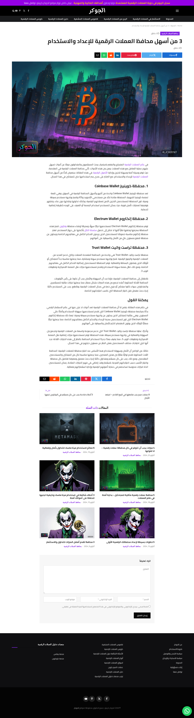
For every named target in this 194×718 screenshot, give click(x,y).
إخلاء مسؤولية (176, 667)
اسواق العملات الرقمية (113, 663)
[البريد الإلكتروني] (151, 209)
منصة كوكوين (58, 658)
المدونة (169, 19)
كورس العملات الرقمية (31, 19)
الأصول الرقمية (100, 172)
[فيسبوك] (151, 172)
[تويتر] (151, 180)
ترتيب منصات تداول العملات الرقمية (109, 676)
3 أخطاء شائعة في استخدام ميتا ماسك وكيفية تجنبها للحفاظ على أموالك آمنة (66, 497)
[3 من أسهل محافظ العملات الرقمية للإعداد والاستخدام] (97, 156)
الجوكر (76, 708)
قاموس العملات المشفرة (86, 19)
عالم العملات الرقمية (134, 164)
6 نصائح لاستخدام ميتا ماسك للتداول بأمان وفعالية (68, 447)
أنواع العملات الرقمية (114, 658)
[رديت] (111, 55)
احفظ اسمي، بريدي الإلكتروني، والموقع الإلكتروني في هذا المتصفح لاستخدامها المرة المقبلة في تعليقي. (105, 606)
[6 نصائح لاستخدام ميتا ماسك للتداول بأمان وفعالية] (66, 428)
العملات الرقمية (140, 176)
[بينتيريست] (151, 187)
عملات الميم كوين (115, 667)
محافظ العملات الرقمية (170, 33)
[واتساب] (104, 55)
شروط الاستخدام (175, 649)
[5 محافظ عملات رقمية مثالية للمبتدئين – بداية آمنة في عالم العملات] (127, 475)
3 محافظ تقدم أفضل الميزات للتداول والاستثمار (70, 542)
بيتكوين (63, 226)
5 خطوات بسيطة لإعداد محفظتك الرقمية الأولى (130, 542)
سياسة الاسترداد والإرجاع (172, 658)
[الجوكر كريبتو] (97, 11)
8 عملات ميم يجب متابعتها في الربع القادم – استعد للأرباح (127, 396)
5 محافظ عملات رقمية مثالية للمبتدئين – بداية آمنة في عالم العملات (128, 497)
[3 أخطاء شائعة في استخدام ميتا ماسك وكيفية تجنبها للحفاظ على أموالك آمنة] (66, 475)
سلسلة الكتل (90, 230)
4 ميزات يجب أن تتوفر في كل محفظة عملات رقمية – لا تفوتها (128, 449)
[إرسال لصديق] (97, 55)
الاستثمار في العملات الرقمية (146, 19)
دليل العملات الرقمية (58, 19)
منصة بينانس (59, 654)
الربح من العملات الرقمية (115, 19)
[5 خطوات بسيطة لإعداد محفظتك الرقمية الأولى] (127, 522)
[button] (177, 11)
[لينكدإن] (117, 55)
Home (180, 25)
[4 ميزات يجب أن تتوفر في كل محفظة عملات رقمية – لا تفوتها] (127, 428)
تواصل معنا (30, 3)
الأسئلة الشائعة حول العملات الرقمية (108, 653)
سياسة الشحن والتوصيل (172, 653)
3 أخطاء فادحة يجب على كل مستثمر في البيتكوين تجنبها (69, 395)
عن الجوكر (178, 644)
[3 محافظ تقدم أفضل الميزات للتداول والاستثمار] (66, 522)
